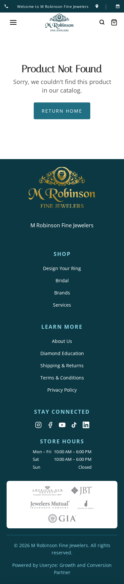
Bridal (62, 280)
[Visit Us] (97, 6)
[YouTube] (62, 425)
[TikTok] (74, 425)
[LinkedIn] (86, 425)
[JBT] (81, 490)
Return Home (62, 111)
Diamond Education (62, 353)
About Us (62, 341)
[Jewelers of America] (86, 504)
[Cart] (114, 22)
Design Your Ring (62, 268)
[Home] (59, 23)
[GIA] (62, 518)
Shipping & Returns (62, 365)
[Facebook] (50, 425)
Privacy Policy (62, 390)
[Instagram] (38, 425)
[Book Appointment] (116, 6)
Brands (62, 293)
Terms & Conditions (62, 378)
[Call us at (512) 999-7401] (7, 6)
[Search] (102, 22)
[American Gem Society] (47, 490)
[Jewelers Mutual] (50, 504)
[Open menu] (13, 22)
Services (62, 305)
